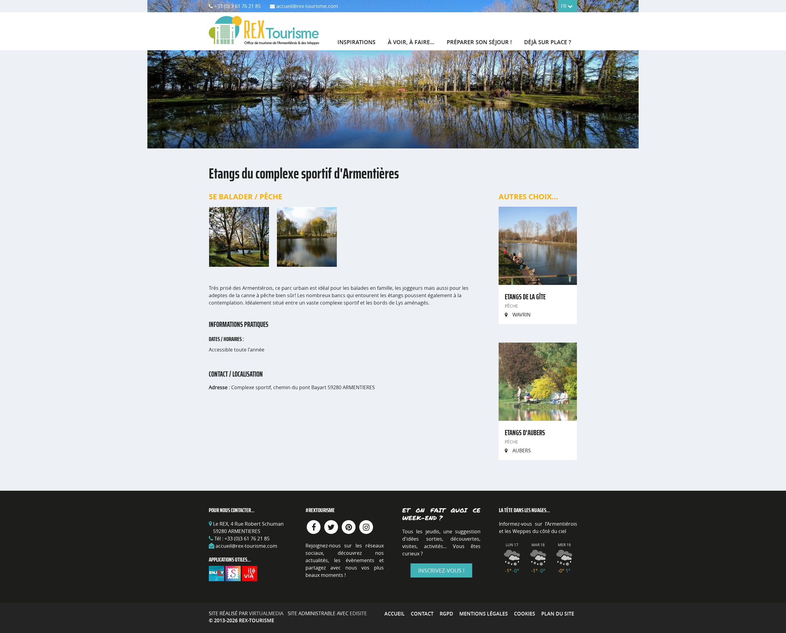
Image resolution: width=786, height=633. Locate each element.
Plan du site (557, 613)
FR (564, 6)
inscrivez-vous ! (441, 570)
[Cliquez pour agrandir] (239, 236)
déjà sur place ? (547, 42)
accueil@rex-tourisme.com (246, 546)
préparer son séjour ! (479, 42)
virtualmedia (266, 613)
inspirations (356, 42)
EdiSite (358, 613)
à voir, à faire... (411, 42)
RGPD (446, 613)
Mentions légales (483, 613)
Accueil (394, 613)
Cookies (524, 613)
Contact (422, 613)
